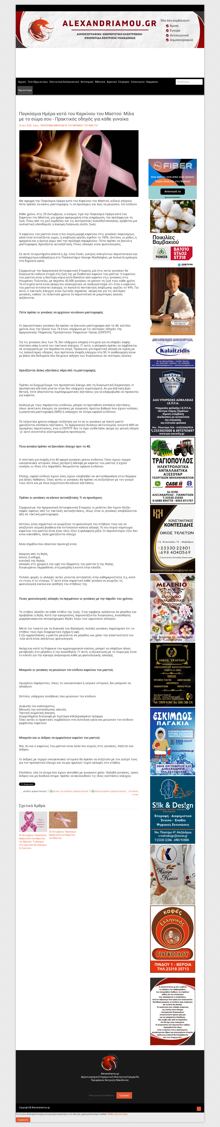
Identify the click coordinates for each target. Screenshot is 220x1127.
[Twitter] (199, 8)
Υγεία (36, 125)
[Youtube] (201, 8)
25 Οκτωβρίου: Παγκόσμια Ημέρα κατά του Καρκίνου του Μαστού (62, 834)
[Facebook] (196, 8)
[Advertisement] (79, 885)
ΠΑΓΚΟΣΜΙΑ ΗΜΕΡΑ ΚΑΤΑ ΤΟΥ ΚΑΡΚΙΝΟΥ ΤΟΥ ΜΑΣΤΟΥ (69, 125)
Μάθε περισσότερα (118, 1114)
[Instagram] (198, 8)
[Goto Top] (199, 1108)
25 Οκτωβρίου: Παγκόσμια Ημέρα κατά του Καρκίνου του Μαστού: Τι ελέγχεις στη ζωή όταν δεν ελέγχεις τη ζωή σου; (33, 841)
